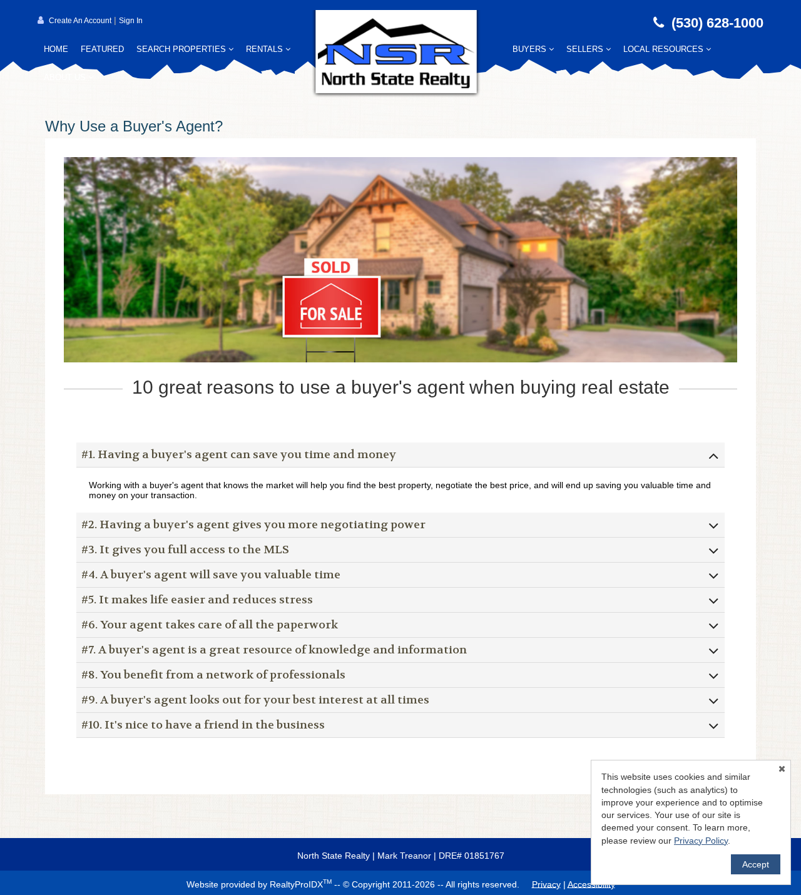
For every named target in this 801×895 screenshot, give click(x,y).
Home (56, 49)
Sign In (131, 20)
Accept (755, 864)
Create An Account (80, 20)
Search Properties (182, 49)
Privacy (546, 884)
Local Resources (664, 49)
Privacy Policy (701, 841)
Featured (102, 49)
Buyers (531, 49)
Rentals (265, 49)
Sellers (586, 49)
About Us (66, 77)
